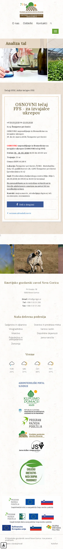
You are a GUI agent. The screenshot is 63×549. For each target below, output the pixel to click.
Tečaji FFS (9, 90)
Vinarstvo (15, 333)
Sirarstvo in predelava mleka (47, 324)
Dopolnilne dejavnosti (47, 333)
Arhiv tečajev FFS (25, 90)
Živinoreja (15, 343)
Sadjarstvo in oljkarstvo (16, 324)
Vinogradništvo (16, 329)
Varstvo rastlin (47, 329)
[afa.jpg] (27, 259)
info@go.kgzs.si (31, 299)
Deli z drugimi (26, 205)
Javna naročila (47, 337)
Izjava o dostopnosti (13, 543)
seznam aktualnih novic (20, 213)
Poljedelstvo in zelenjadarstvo (16, 338)
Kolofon (54, 543)
